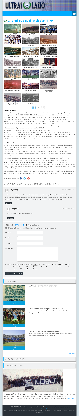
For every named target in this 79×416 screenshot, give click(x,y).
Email (7, 238)
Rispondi (8, 203)
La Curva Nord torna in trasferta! (43, 286)
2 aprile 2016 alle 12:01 (68, 189)
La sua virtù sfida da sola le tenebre (44, 331)
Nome (8, 232)
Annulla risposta (33, 225)
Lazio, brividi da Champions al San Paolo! (46, 308)
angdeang (19, 224)
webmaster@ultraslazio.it (40, 409)
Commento (9, 248)
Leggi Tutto (70, 398)
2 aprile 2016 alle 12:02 (68, 208)
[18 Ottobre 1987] (33, 392)
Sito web (8, 243)
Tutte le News (71, 353)
